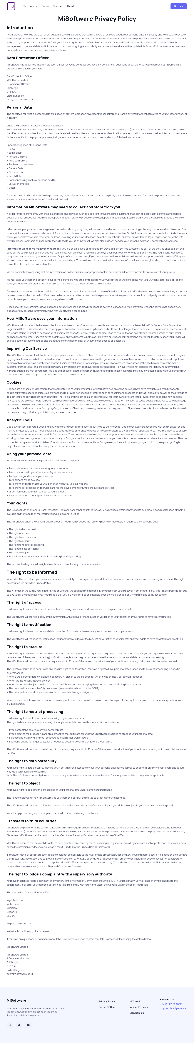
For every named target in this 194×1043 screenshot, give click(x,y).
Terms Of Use (107, 1007)
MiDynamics (137, 1012)
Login (180, 6)
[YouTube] (28, 1025)
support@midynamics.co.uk (176, 1008)
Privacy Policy (107, 1001)
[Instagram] (10, 1025)
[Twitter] (19, 1025)
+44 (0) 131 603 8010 (171, 1004)
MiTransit (135, 1001)
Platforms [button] (29, 6)
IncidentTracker (139, 1007)
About (70, 6)
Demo (45, 6)
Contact (58, 6)
